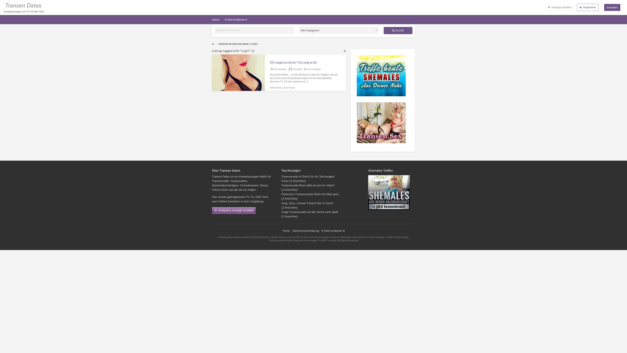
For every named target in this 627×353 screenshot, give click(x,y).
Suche (399, 30)
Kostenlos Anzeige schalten (236, 210)
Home (215, 19)
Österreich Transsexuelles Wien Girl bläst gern (310, 194)
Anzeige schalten (561, 7)
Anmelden (612, 7)
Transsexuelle (280, 69)
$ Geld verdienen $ (236, 19)
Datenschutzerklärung (305, 230)
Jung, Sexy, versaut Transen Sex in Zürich (307, 203)
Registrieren (589, 7)
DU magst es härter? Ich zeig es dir (293, 62)
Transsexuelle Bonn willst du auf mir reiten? (308, 185)
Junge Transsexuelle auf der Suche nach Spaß (309, 212)
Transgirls (297, 69)
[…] (306, 81)
